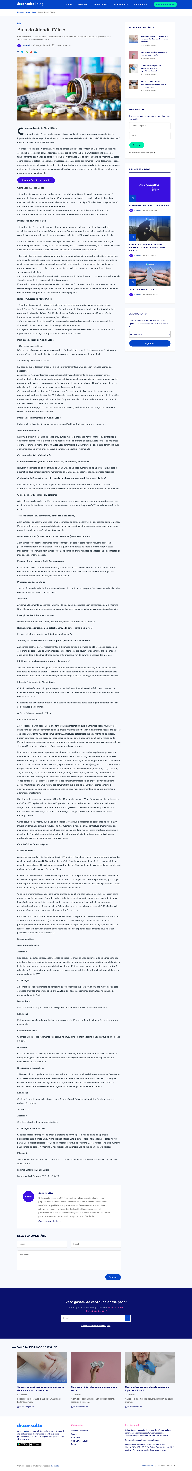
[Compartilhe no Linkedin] (35, 52)
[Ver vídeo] (149, 189)
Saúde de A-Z (101, 4)
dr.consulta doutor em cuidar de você (149, 205)
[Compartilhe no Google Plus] (31, 52)
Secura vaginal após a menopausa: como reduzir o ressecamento (153, 84)
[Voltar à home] (29, 1425)
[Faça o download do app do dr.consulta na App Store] (35, 1444)
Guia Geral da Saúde (79, 1441)
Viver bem (83, 4)
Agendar (150, 343)
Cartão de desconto (79, 1431)
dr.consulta (26, 46)
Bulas (34, 12)
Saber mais (139, 4)
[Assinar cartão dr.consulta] (36, 180)
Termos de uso (147, 1465)
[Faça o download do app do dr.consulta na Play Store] (23, 1444)
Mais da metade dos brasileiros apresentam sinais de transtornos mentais (147, 247)
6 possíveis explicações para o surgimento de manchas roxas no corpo (154, 39)
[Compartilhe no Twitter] (22, 52)
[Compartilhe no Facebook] (18, 52)
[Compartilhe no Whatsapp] (27, 52)
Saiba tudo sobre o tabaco (143, 289)
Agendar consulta (165, 4)
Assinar (137, 145)
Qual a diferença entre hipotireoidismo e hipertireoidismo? (151, 68)
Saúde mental (120, 4)
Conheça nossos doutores (49, 1221)
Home (69, 4)
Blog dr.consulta (23, 12)
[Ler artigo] (133, 39)
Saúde (73, 1434)
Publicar (113, 1277)
